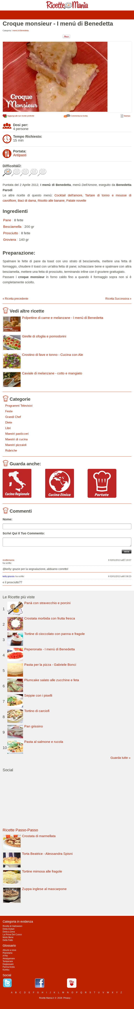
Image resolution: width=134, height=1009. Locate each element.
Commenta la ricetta (79, 116)
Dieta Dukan (8, 929)
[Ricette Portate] (108, 483)
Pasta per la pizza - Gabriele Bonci (50, 664)
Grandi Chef (13, 416)
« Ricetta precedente (15, 298)
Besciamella (12, 226)
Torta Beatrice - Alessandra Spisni (47, 854)
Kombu (6, 970)
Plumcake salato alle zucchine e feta (51, 680)
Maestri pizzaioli (16, 444)
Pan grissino (33, 726)
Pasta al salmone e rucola (43, 742)
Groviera (9, 239)
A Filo (5, 956)
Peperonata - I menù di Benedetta (49, 649)
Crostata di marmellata (39, 836)
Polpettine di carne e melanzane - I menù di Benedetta (62, 318)
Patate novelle (76, 200)
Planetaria (7, 953)
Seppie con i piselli (38, 695)
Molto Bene (8, 937)
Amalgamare (9, 958)
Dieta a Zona (9, 932)
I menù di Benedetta (20, 30)
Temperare (8, 961)
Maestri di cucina (16, 439)
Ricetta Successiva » (118, 298)
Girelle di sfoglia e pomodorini (44, 336)
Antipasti (19, 155)
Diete (8, 422)
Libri (8, 428)
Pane (7, 220)
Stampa (126, 116)
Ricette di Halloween (12, 926)
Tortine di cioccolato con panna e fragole (54, 634)
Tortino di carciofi (36, 711)
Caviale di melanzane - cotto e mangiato (52, 373)
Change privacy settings (83, 998)
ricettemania (8, 560)
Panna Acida (9, 967)
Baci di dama (27, 200)
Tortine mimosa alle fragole (42, 871)
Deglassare (8, 964)
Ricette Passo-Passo (20, 830)
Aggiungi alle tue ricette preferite (20, 116)
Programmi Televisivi (18, 405)
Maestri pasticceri (17, 433)
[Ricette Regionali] (23, 483)
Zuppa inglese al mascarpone (44, 889)
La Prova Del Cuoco (12, 934)
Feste (9, 411)
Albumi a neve (9, 950)
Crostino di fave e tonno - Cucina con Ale (52, 355)
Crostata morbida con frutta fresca (49, 618)
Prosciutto (10, 233)
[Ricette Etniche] (65, 483)
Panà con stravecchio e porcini (47, 603)
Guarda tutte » (120, 758)
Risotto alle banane (51, 200)
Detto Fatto (8, 940)
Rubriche (11, 450)
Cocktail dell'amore (68, 195)
